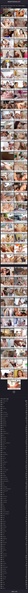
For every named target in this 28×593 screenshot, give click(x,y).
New (6, 7)
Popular (2, 7)
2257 (16, 591)
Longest (9, 7)
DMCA (13, 591)
